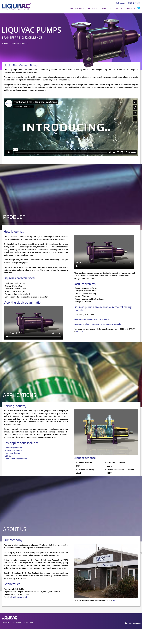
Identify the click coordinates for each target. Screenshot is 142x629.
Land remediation (12, 453)
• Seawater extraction (13, 450)
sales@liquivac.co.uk (18, 597)
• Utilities (8, 456)
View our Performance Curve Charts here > (91, 319)
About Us (106, 8)
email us (79, 332)
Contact (130, 8)
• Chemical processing (13, 448)
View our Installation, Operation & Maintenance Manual (97, 324)
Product (92, 8)
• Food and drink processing (15, 459)
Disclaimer (16, 623)
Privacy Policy (29, 623)
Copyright (6, 623)
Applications (77, 8)
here (114, 600)
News (119, 8)
